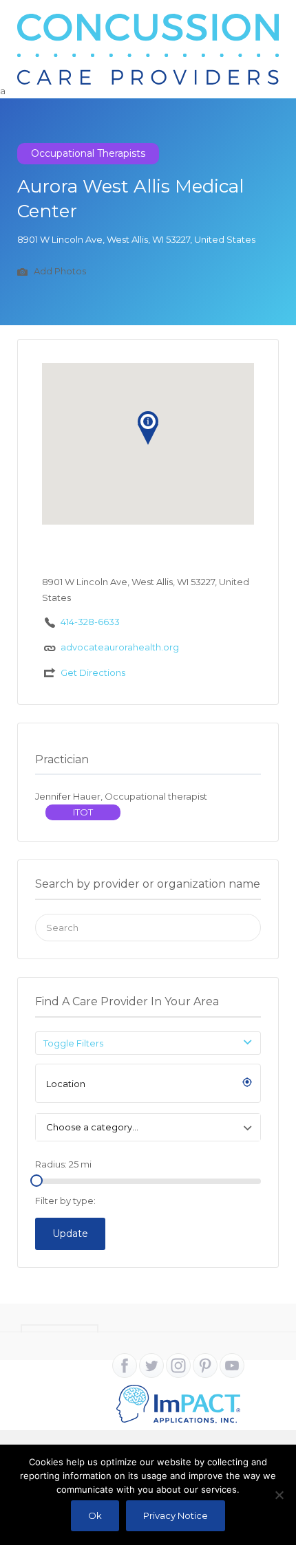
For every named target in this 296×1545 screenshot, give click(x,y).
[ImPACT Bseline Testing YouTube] (232, 1365)
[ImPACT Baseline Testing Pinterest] (205, 1365)
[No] (279, 1495)
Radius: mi (63, 1164)
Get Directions (93, 672)
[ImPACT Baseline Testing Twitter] (151, 1365)
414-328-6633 (90, 621)
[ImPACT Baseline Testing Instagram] (178, 1365)
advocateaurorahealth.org (120, 647)
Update (70, 1233)
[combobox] (148, 1127)
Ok (95, 1515)
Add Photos (59, 271)
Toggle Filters (73, 1043)
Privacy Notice (175, 1515)
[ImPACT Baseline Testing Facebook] (124, 1365)
